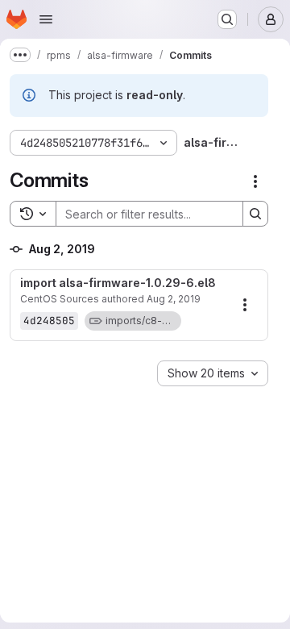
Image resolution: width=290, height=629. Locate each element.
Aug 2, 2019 (174, 299)
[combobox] (212, 373)
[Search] (255, 214)
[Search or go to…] (227, 19)
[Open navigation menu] (46, 19)
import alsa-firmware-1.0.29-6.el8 (118, 283)
